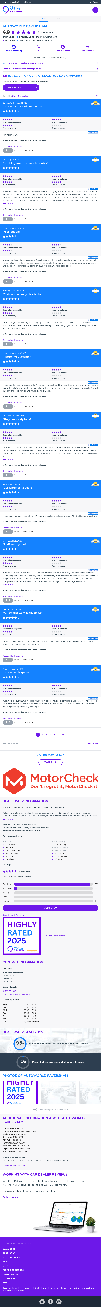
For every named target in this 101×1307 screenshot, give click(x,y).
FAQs (5, 1262)
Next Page (93, 744)
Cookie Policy (10, 1279)
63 (63, 735)
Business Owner (11, 1257)
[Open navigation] (95, 10)
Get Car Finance (63, 51)
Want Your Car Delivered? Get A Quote (25, 63)
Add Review (50, 908)
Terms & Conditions (13, 1270)
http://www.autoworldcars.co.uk (17, 994)
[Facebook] (50, 1301)
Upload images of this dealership (52, 1110)
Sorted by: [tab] (15, 96)
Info (51, 18)
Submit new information (14, 915)
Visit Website (87, 51)
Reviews (43, 18)
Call (38, 51)
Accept (95, 2)
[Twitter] (42, 1301)
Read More (8, 203)
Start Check (50, 762)
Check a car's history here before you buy (22, 69)
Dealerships (9, 1249)
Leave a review (13, 87)
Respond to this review (13, 147)
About (6, 1283)
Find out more (8, 2)
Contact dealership (13, 51)
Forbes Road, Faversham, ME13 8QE (50, 58)
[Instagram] (59, 1301)
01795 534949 (9, 991)
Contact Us (9, 1253)
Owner (58, 18)
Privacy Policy (10, 1274)
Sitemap (7, 1266)
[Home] (12, 10)
